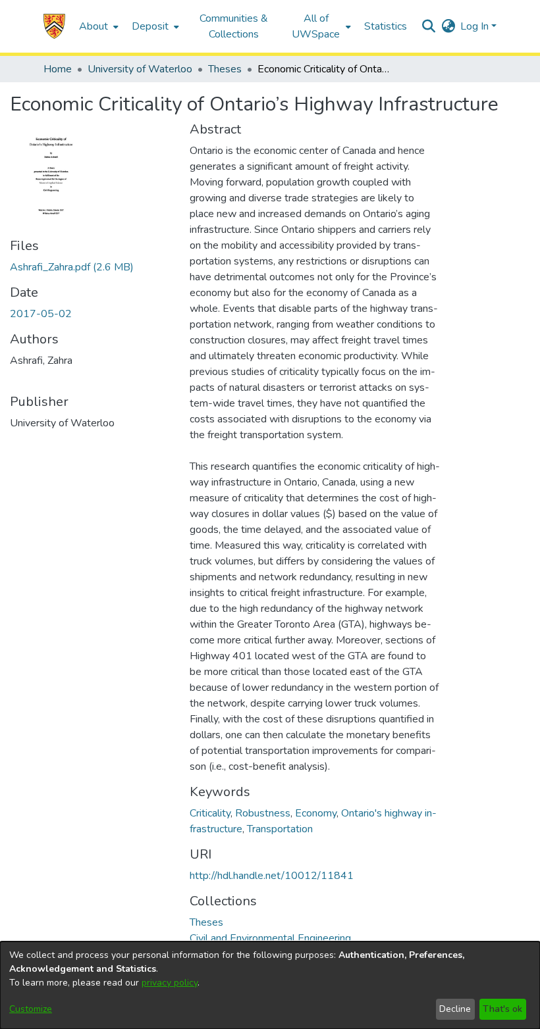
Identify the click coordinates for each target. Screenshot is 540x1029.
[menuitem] (97, 26)
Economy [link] (316, 813)
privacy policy (170, 982)
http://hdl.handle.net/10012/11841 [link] (272, 875)
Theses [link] (225, 69)
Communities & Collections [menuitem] (234, 26)
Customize (30, 1009)
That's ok (502, 1009)
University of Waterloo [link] (140, 69)
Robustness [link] (262, 813)
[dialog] (270, 985)
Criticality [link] (210, 813)
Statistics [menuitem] (385, 26)
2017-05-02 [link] (41, 314)
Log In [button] (475, 26)
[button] (54, 26)
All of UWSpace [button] (316, 26)
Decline (455, 1009)
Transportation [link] (280, 829)
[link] (72, 267)
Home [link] (57, 69)
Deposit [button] (150, 26)
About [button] (93, 26)
